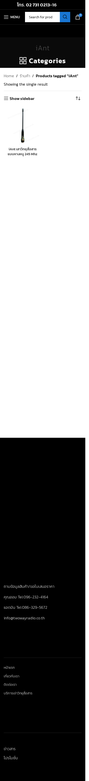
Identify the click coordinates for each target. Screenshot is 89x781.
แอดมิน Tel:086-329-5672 (25, 607)
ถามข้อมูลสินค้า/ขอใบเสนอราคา (29, 586)
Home (9, 76)
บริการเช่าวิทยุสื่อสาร (18, 693)
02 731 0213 (38, 4)
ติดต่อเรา (10, 684)
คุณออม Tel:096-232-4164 (26, 597)
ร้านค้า (25, 76)
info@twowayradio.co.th (24, 618)
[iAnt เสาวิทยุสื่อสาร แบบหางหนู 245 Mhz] (23, 126)
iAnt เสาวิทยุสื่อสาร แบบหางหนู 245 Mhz (22, 151)
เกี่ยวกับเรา (11, 676)
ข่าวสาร (10, 748)
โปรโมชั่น (11, 758)
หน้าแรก (9, 667)
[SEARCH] (65, 17)
